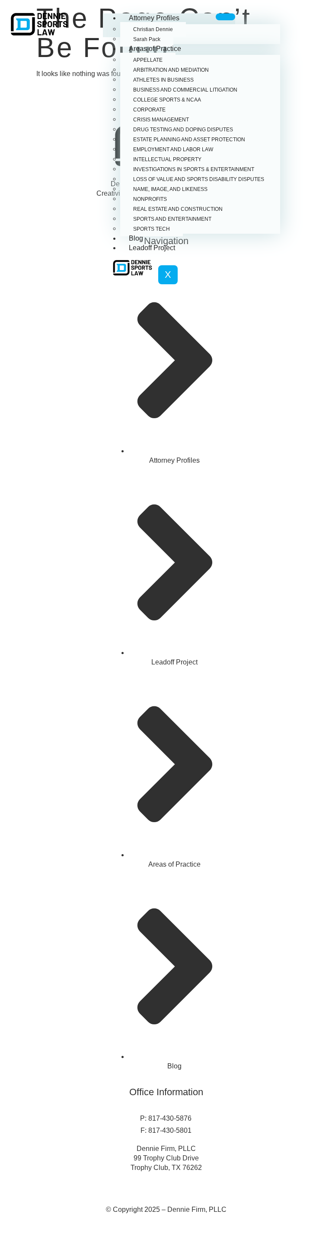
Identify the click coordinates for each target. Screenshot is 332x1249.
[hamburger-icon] (225, 16)
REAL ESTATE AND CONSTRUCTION (178, 209)
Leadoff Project (152, 247)
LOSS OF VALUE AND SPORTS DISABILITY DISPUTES (198, 179)
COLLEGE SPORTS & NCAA (167, 100)
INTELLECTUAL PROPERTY (167, 159)
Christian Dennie (153, 29)
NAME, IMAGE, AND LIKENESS (170, 189)
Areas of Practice (155, 48)
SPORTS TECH (151, 229)
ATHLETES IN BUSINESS (163, 80)
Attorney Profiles (154, 18)
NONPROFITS (150, 199)
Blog (136, 238)
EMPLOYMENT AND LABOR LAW (173, 149)
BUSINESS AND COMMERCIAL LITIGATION (185, 90)
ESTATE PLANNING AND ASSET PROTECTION (189, 140)
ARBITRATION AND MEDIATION (171, 70)
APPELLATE (148, 60)
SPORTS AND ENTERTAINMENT (172, 219)
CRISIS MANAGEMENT (161, 120)
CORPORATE (149, 110)
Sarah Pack (146, 39)
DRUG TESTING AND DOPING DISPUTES (183, 130)
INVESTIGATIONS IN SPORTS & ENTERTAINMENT (193, 169)
